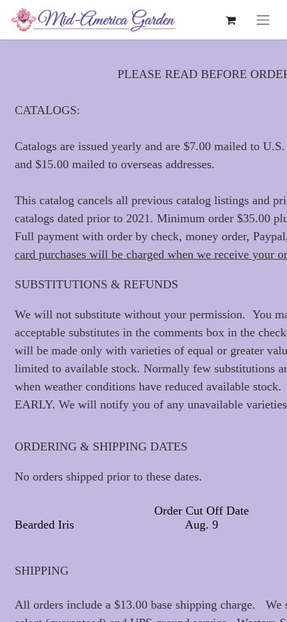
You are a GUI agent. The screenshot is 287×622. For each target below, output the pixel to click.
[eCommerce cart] (230, 20)
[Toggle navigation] (263, 19)
